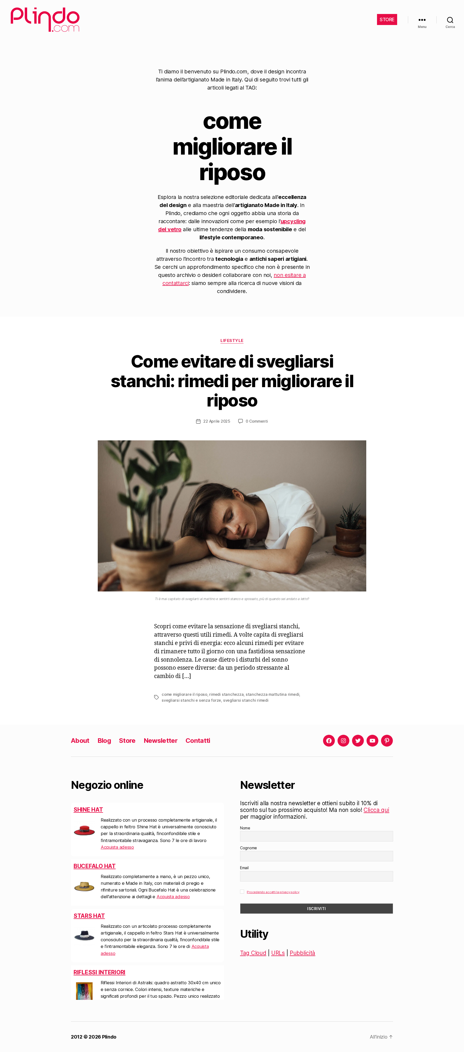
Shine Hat (88, 809)
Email (244, 867)
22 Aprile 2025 (216, 421)
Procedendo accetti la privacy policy (273, 892)
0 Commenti (257, 421)
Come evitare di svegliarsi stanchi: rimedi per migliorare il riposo (232, 381)
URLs (278, 953)
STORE (387, 19)
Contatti (198, 740)
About (80, 740)
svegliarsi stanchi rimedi (246, 700)
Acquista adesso (117, 847)
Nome (245, 828)
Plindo (109, 1037)
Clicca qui (376, 810)
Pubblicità (302, 953)
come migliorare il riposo (184, 694)
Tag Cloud (253, 953)
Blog (104, 740)
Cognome (248, 848)
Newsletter (160, 740)
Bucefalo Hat (95, 866)
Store (127, 740)
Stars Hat (89, 915)
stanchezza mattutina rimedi (272, 694)
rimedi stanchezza (226, 694)
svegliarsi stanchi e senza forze (191, 700)
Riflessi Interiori (99, 972)
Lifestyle (232, 340)
